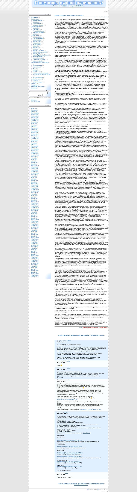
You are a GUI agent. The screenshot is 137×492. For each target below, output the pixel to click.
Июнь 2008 (34, 231)
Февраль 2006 (35, 273)
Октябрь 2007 (35, 243)
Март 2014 (34, 129)
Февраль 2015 (35, 113)
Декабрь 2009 (34, 204)
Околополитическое (36, 79)
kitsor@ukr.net (86, 433)
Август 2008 (34, 228)
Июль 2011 (34, 176)
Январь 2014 (34, 132)
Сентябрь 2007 (35, 245)
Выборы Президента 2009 (40, 52)
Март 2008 (34, 236)
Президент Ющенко (38, 32)
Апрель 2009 (34, 216)
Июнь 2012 (34, 159)
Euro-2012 (35, 49)
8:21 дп (68, 379)
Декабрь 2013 (34, 134)
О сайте (105, 11)
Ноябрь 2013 (34, 135)
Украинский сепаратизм (37, 86)
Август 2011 (34, 174)
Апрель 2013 (34, 146)
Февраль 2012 (35, 165)
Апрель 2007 (34, 252)
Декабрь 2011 (34, 168)
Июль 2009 (34, 212)
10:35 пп (69, 340)
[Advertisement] (81, 332)
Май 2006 (33, 269)
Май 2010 (33, 197)
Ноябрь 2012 (34, 152)
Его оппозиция (37, 23)
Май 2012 (33, 161)
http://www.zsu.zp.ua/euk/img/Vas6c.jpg (67, 399)
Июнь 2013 (34, 143)
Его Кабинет (36, 22)
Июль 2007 (34, 248)
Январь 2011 (34, 185)
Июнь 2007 (34, 249)
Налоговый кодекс (38, 56)
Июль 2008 (34, 230)
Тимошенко (36, 29)
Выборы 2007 (36, 47)
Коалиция (35, 46)
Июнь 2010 (34, 195)
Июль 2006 (34, 266)
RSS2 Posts (34, 100)
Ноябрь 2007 (34, 242)
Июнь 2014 (34, 125)
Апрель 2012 (34, 162)
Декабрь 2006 (34, 258)
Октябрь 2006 (35, 261)
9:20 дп (66, 412)
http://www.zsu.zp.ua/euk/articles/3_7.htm (90, 409)
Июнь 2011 (34, 177)
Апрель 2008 (34, 234)
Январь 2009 (34, 221)
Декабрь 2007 (34, 240)
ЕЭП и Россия (37, 67)
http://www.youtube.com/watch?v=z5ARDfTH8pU (69, 456)
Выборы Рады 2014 (38, 61)
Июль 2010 (34, 194)
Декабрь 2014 (34, 116)
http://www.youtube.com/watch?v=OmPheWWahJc (70, 452)
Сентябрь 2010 (35, 191)
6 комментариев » (103, 327)
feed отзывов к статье (81, 485)
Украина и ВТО (37, 71)
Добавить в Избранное (81, 335)
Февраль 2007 (35, 255)
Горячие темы (35, 35)
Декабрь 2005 (34, 276)
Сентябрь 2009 (35, 209)
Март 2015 (34, 111)
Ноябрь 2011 (34, 170)
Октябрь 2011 (34, 171)
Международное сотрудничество (40, 62)
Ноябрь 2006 (34, 260)
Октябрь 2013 (35, 137)
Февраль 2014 (35, 131)
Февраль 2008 (35, 237)
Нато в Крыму (36, 44)
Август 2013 (34, 140)
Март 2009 (34, 218)
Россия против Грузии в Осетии (41, 74)
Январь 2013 (34, 150)
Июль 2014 (34, 123)
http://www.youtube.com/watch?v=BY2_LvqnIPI (69, 461)
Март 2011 (34, 182)
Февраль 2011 (35, 183)
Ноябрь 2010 (34, 188)
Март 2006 (34, 272)
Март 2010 (34, 200)
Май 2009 (33, 215)
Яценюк (35, 34)
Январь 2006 (34, 275)
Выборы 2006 (36, 41)
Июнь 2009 (34, 213)
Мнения (33, 83)
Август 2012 (34, 156)
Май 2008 (33, 233)
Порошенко (34, 88)
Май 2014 (33, 126)
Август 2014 (34, 122)
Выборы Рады (36, 53)
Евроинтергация (37, 65)
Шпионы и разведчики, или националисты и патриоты (69, 15)
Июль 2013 (34, 141)
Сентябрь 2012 (35, 155)
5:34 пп (66, 473)
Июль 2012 (34, 158)
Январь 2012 (34, 167)
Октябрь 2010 (35, 189)
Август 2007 (34, 246)
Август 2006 (34, 264)
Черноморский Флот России (40, 73)
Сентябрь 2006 (35, 263)
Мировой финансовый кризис (41, 55)
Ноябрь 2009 (34, 206)
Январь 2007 (34, 257)
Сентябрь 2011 (35, 173)
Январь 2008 (34, 239)
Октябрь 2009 (35, 207)
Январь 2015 (34, 114)
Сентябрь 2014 (35, 120)
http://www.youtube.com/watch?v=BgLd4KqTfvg (69, 446)
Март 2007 (34, 254)
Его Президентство (38, 25)
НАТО (34, 68)
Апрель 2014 (34, 128)
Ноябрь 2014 (34, 117)
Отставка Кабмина (38, 38)
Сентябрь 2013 (35, 138)
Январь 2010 (34, 203)
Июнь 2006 (34, 267)
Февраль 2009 (35, 219)
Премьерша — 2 (39, 31)
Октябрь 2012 (35, 153)
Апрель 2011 (34, 180)
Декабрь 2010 (34, 186)
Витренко (35, 28)
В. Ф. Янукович (35, 19)
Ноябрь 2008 (34, 224)
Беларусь (35, 70)
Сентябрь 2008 (35, 227)
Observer (35, 80)
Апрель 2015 (34, 110)
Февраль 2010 (35, 201)
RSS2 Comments (35, 101)
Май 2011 (33, 179)
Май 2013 (33, 144)
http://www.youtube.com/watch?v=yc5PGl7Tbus (69, 466)
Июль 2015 (34, 108)
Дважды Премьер (37, 20)
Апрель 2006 (34, 270)
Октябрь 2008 (35, 225)
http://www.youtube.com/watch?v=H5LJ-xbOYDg (69, 440)
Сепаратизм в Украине (39, 59)
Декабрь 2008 (34, 222)
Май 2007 (33, 251)
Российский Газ (37, 37)
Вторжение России (38, 77)
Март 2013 (34, 147)
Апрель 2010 (34, 198)
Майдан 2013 (34, 85)
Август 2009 (34, 210)
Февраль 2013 (35, 149)
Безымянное (34, 17)
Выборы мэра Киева (38, 50)
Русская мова (36, 43)
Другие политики (35, 26)
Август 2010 (34, 192)
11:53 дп (68, 367)
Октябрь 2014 (35, 119)
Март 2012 (34, 164)
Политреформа (37, 40)
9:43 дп (68, 361)
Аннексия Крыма (37, 58)
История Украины (37, 82)
